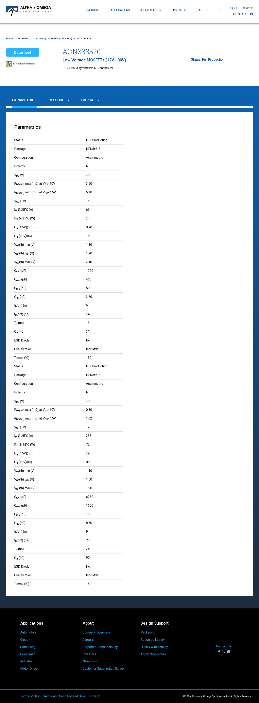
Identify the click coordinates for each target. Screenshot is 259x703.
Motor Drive (28, 668)
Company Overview (96, 632)
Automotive (28, 632)
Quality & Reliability (154, 647)
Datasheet (22, 52)
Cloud (24, 640)
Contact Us (223, 646)
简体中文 (248, 8)
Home (9, 38)
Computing (27, 647)
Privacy (94, 696)
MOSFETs (23, 38)
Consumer (27, 654)
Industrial (26, 661)
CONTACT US (243, 14)
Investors (89, 654)
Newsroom (90, 661)
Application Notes (153, 654)
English (233, 8)
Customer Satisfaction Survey (104, 668)
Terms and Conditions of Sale (64, 696)
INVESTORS (180, 10)
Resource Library (153, 640)
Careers (88, 640)
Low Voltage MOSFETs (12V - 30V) (53, 38)
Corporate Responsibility (100, 647)
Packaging (148, 632)
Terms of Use (29, 696)
